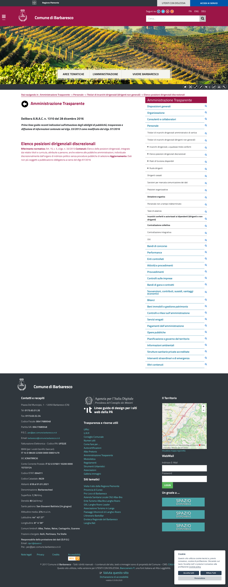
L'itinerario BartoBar (94, 515)
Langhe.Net (89, 523)
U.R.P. (87, 433)
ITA (190, 11)
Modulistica (89, 459)
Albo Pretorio (90, 451)
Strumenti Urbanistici (94, 466)
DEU (203, 11)
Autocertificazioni (92, 448)
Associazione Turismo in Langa (99, 508)
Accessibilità (74, 554)
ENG (196, 11)
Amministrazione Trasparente (98, 455)
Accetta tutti (188, 573)
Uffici (86, 429)
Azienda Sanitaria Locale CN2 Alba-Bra (103, 497)
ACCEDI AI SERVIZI (209, 3)
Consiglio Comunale (94, 437)
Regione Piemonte (50, 2)
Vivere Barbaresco (146, 74)
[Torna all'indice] (24, 103)
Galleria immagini (92, 474)
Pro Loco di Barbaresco (95, 493)
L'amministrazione (105, 74)
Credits (55, 554)
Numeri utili (89, 440)
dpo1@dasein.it (34, 543)
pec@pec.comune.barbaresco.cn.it (42, 432)
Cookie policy (195, 567)
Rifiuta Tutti (211, 573)
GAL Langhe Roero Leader (97, 504)
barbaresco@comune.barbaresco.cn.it (44, 438)
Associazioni (90, 470)
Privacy (40, 554)
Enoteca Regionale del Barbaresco (101, 519)
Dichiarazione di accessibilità (114, 577)
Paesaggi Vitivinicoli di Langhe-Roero (102, 512)
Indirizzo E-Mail (170, 462)
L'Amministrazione (112, 86)
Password (167, 473)
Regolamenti (90, 462)
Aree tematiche (73, 74)
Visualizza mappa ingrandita (174, 450)
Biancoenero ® (127, 568)
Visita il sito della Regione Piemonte (101, 486)
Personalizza (199, 578)
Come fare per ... (92, 444)
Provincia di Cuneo (93, 490)
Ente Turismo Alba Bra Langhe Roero (102, 501)
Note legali (26, 554)
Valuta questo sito (116, 572)
